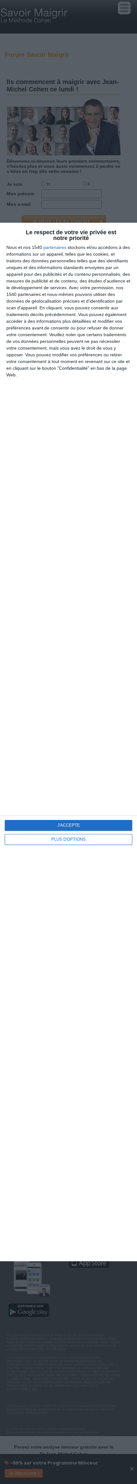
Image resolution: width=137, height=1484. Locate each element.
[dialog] (68, 742)
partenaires (54, 247)
